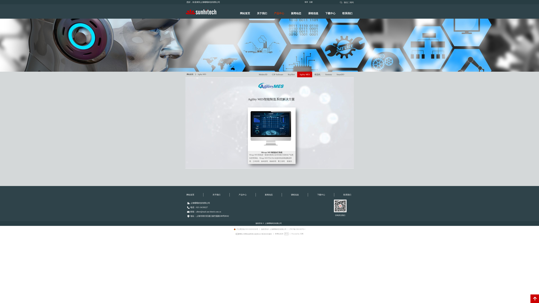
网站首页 (190, 74)
